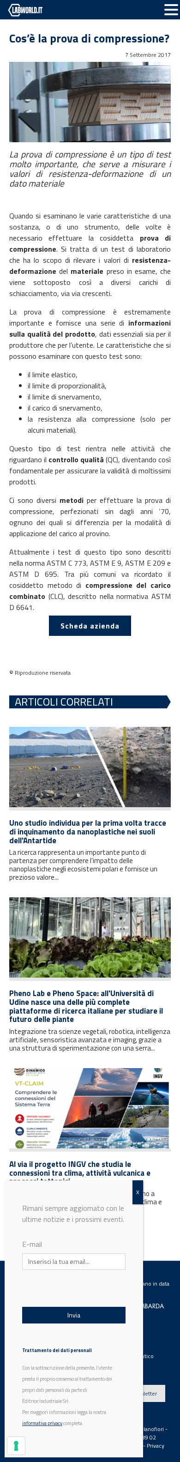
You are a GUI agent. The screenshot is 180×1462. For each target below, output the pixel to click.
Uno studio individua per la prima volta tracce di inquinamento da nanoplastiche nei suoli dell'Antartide (87, 831)
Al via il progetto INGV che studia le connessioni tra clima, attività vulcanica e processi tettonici (79, 1172)
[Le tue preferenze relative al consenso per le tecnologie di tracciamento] (16, 1446)
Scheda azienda (90, 625)
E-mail (32, 1244)
